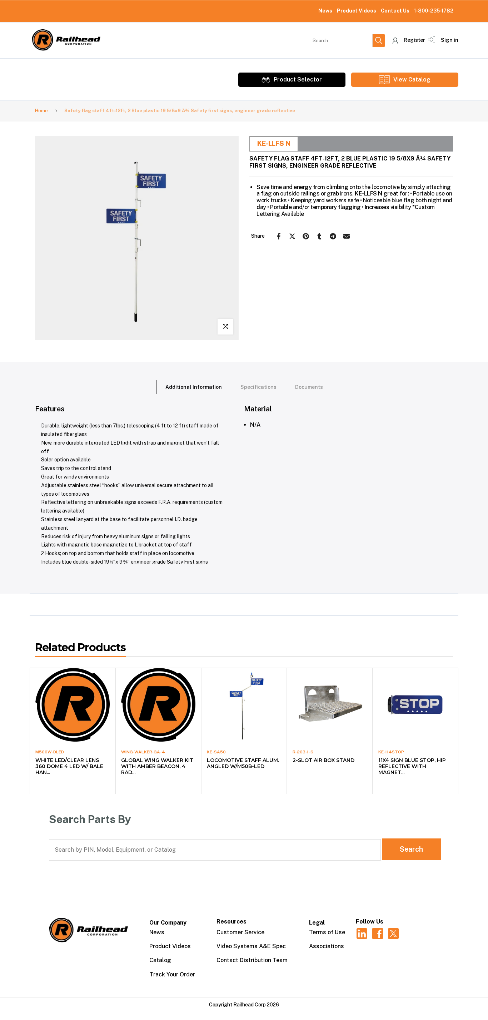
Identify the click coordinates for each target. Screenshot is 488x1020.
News (325, 11)
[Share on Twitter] (292, 236)
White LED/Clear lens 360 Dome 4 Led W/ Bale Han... (69, 766)
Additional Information (193, 387)
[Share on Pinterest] (306, 236)
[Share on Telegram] (333, 236)
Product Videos (356, 11)
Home (41, 110)
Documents (309, 387)
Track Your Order (172, 974)
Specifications (258, 387)
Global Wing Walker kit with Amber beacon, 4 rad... (157, 766)
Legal (317, 922)
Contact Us (395, 11)
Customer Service (240, 932)
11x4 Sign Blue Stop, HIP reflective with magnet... (412, 766)
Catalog (160, 960)
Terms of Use (327, 932)
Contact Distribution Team (252, 960)
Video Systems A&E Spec (251, 946)
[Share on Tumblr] (319, 236)
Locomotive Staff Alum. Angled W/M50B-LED (243, 763)
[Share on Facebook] (278, 236)
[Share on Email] (346, 236)
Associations (326, 946)
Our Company (167, 922)
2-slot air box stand (323, 760)
